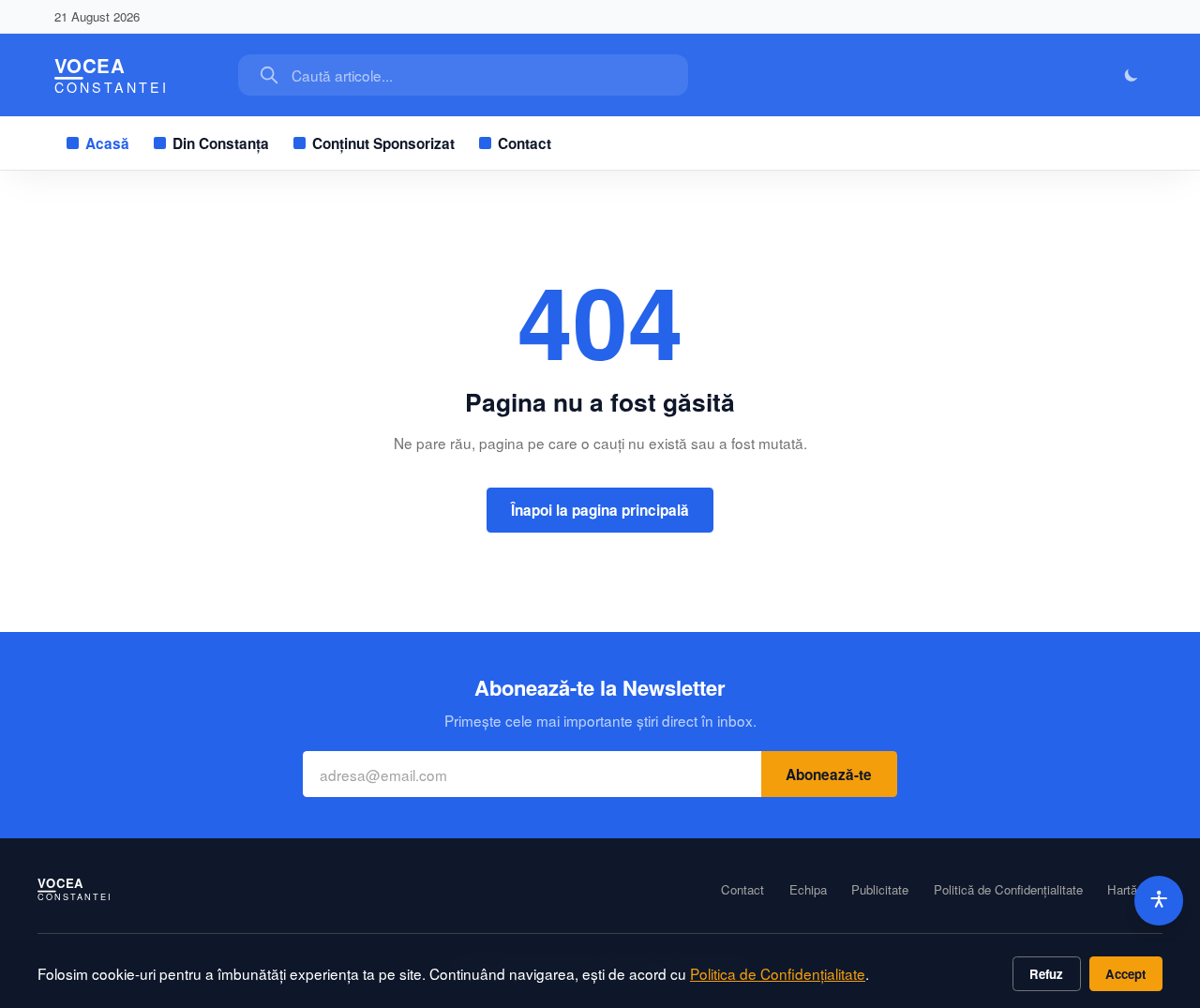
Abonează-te (829, 774)
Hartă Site (1134, 889)
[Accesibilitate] (1159, 900)
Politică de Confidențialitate (1008, 889)
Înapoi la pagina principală (600, 510)
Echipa (808, 889)
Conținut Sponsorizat (383, 143)
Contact (524, 143)
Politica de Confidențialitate (777, 973)
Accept (1125, 974)
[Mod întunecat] (1132, 75)
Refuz (1046, 974)
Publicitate (879, 889)
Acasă (107, 143)
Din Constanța (220, 143)
